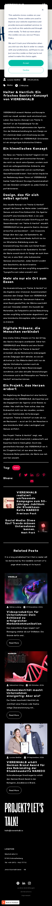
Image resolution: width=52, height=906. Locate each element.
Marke (10, 85)
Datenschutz (26, 892)
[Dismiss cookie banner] (43, 10)
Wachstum (10, 680)
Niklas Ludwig (15, 607)
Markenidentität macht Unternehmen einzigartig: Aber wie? (25, 692)
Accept (26, 63)
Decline (26, 70)
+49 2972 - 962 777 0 (17, 862)
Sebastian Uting (16, 685)
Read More (14, 643)
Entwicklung (18, 602)
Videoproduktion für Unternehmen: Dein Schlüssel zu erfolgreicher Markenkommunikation (24, 617)
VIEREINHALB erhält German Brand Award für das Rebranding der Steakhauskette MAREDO (26, 766)
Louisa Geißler (14, 80)
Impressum (26, 895)
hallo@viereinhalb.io (14, 830)
